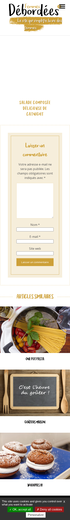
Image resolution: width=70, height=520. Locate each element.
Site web (35, 249)
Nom (35, 225)
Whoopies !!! (35, 485)
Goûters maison (35, 422)
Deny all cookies (50, 509)
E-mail (35, 237)
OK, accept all (21, 509)
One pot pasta (35, 359)
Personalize (36, 514)
